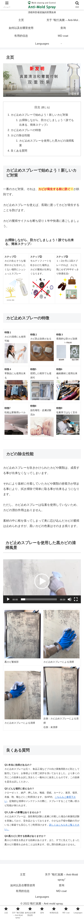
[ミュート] (69, 599)
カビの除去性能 (20, 135)
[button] (42, 581)
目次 (37, 107)
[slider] (39, 599)
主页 (22, 874)
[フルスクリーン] (76, 599)
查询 (61, 885)
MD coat (61, 891)
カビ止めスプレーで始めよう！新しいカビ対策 (39, 114)
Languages (42, 896)
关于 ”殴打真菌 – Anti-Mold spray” (61, 877)
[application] (42, 581)
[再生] (8, 599)
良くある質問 (19, 150)
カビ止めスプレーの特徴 (26, 130)
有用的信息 (22, 891)
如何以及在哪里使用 (22, 885)
